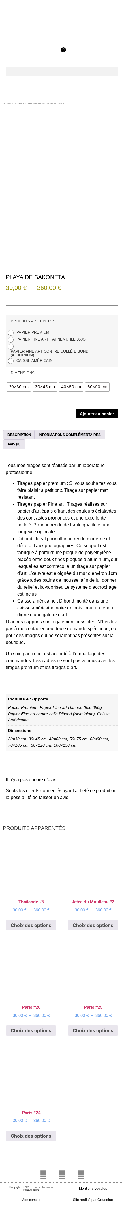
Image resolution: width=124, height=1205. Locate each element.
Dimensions (23, 373)
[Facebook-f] (43, 1175)
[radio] (30, 332)
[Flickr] (81, 1175)
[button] (62, 71)
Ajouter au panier (97, 413)
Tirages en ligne (23, 104)
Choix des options (31, 925)
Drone (38, 104)
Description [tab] (19, 435)
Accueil (7, 104)
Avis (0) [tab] (13, 444)
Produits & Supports (33, 321)
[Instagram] (62, 1175)
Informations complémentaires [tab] (70, 435)
